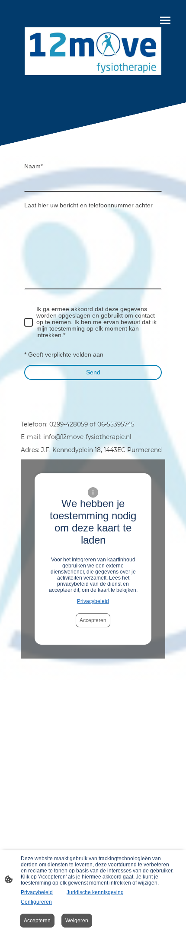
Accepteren (93, 620)
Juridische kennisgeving (95, 892)
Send (93, 372)
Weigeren (76, 921)
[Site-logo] (93, 51)
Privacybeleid (93, 601)
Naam (33, 166)
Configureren (36, 902)
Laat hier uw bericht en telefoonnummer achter (88, 205)
